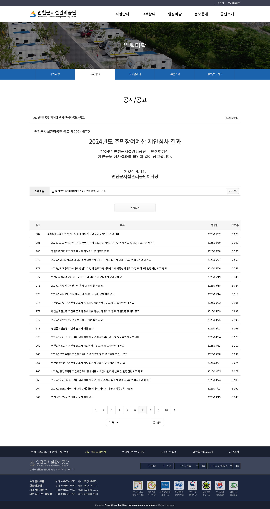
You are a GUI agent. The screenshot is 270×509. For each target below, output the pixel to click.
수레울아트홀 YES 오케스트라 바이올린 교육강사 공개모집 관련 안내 (83, 234)
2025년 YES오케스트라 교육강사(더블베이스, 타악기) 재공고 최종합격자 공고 (92, 388)
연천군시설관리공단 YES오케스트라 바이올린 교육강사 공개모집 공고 (87, 277)
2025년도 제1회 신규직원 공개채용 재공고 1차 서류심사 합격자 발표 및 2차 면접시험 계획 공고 (101, 380)
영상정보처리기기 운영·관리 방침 (50, 451)
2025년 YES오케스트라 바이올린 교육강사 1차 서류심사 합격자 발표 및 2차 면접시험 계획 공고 (101, 260)
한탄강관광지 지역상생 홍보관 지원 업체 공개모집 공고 (80, 251)
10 (166, 410)
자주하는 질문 (169, 451)
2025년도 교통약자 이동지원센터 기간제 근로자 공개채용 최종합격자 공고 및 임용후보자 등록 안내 (103, 242)
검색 (159, 422)
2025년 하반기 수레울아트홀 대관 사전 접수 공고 (77, 320)
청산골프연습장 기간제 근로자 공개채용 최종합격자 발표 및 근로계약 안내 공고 (92, 302)
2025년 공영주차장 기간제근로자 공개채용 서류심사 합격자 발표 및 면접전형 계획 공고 (97, 371)
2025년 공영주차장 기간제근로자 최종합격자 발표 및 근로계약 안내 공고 (89, 354)
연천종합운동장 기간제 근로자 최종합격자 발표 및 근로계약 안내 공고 (87, 345)
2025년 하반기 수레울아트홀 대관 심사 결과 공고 (77, 285)
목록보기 (135, 207)
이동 (169, 465)
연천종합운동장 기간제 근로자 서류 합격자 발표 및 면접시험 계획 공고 (88, 363)
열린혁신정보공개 (203, 451)
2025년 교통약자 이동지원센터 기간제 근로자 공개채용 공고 (83, 294)
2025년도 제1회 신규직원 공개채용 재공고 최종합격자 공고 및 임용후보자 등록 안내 (95, 337)
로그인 (220, 3)
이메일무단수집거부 (133, 451)
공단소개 (234, 451)
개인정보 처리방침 (95, 451)
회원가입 (236, 3)
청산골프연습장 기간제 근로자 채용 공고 (72, 328)
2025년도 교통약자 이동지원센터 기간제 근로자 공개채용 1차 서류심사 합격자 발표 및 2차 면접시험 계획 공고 (109, 268)
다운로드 (232, 190)
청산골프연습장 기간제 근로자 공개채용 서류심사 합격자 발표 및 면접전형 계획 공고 (95, 311)
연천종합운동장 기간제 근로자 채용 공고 (72, 397)
